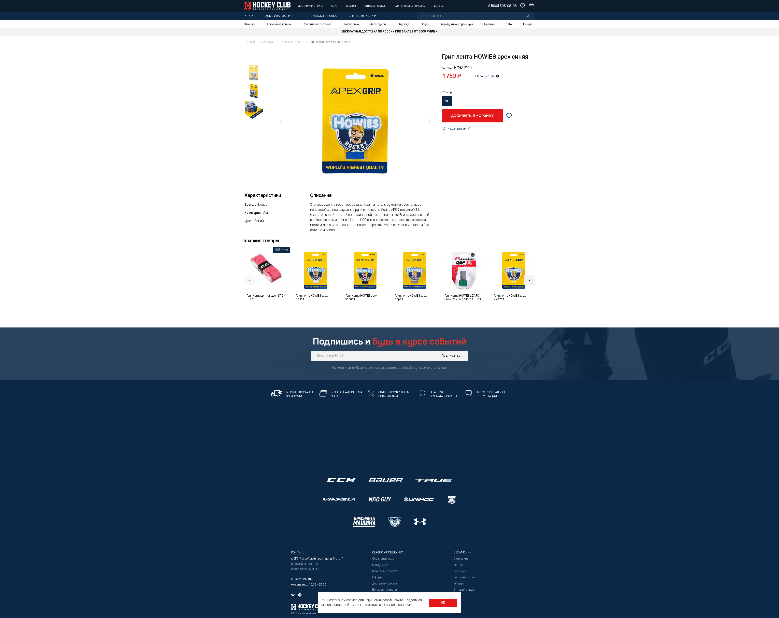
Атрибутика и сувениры (457, 24)
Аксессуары (378, 24)
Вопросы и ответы (384, 589)
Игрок (248, 16)
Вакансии (459, 571)
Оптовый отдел (374, 6)
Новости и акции (464, 577)
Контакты (459, 565)
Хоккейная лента (293, 42)
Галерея (458, 583)
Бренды (489, 24)
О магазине (460, 558)
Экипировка (351, 24)
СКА (509, 24)
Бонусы (439, 6)
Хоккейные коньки (279, 24)
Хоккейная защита (279, 16)
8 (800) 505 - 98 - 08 (304, 564)
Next (529, 280)
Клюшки (249, 24)
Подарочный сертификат (409, 6)
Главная (249, 42)
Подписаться (451, 356)
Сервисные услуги (362, 16)
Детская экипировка (321, 16)
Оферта (377, 577)
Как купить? (380, 565)
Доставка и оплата (310, 6)
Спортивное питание (317, 24)
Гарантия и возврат (343, 6)
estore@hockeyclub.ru (305, 569)
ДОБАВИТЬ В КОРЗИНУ (472, 115)
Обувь (425, 24)
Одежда (403, 24)
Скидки (528, 24)
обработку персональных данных (425, 368)
